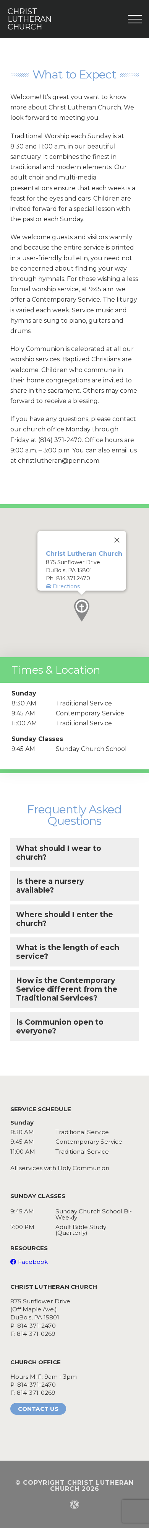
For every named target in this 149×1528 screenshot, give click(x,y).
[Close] (117, 540)
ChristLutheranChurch (24, 19)
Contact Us (38, 1408)
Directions (65, 586)
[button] (81, 610)
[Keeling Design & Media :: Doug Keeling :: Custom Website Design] (74, 1504)
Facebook (33, 1261)
